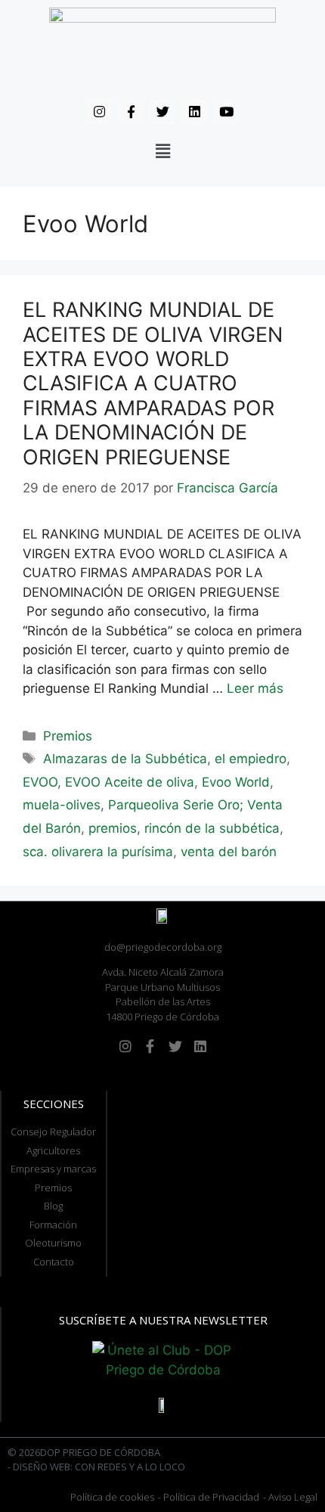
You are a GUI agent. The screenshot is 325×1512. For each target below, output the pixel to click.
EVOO (40, 782)
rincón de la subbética (212, 828)
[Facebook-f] (131, 111)
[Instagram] (99, 111)
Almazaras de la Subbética (125, 758)
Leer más (255, 688)
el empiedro (250, 758)
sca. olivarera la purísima (98, 851)
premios (112, 828)
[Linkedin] (194, 111)
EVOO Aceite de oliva (129, 782)
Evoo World (236, 782)
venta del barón (229, 851)
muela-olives (62, 804)
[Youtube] (226, 111)
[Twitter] (162, 111)
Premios (67, 736)
